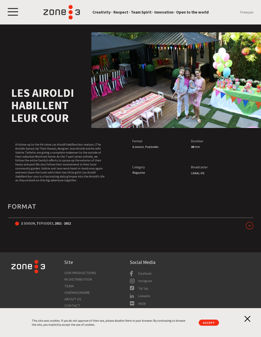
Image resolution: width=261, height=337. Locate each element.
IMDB (142, 304)
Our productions (80, 273)
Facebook (145, 273)
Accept (209, 323)
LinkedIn (144, 296)
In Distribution (78, 279)
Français (246, 12)
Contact (72, 305)
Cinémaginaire (77, 292)
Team (69, 286)
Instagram (145, 281)
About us (72, 299)
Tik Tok (143, 289)
